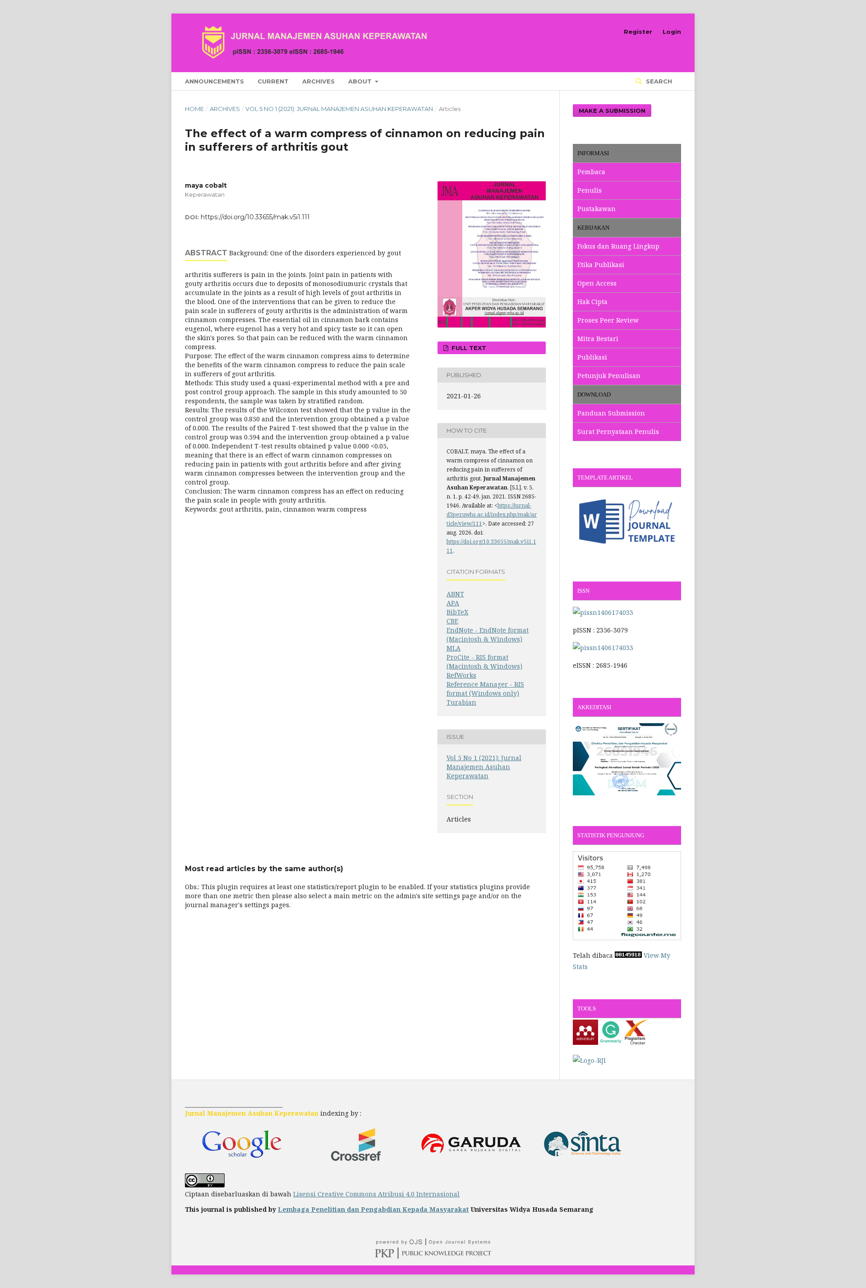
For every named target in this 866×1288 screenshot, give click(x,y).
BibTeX (457, 612)
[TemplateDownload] (627, 549)
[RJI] (589, 1060)
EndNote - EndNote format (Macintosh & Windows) (488, 634)
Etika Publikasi (600, 264)
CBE (452, 621)
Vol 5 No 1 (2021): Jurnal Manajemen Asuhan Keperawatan (339, 108)
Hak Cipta (592, 301)
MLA (454, 648)
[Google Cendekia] (241, 1162)
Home (194, 108)
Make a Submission (612, 110)
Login (672, 31)
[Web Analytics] (628, 955)
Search (658, 81)
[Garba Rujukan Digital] (470, 1162)
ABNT (455, 594)
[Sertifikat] (627, 793)
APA (453, 603)
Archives (318, 81)
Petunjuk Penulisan (608, 375)
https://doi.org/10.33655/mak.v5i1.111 (255, 217)
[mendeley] (585, 1042)
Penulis (589, 190)
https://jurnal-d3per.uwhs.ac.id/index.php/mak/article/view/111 (492, 514)
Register (638, 31)
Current (273, 81)
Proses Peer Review (608, 320)
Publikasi (592, 357)
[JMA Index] (583, 1162)
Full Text (468, 347)
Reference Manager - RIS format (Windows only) (485, 688)
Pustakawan (596, 208)
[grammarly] (610, 1042)
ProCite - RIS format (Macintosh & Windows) (484, 661)
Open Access (597, 283)
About (360, 81)
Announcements (214, 81)
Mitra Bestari (597, 338)
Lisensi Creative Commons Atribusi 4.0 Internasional (376, 1194)
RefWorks (461, 675)
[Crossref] (355, 1162)
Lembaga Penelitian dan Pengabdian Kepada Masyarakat (373, 1209)
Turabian (461, 702)
